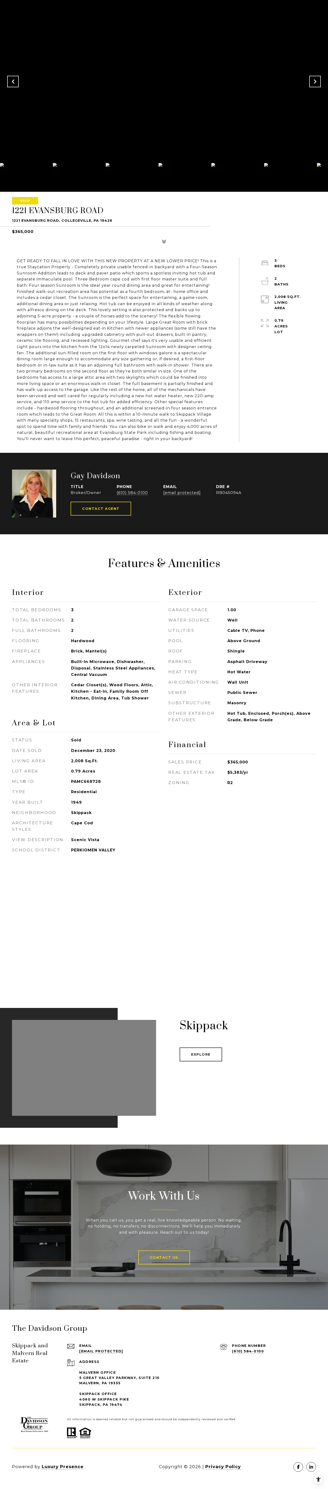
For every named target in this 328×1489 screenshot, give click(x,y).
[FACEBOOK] (298, 1467)
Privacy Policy (223, 1466)
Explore (201, 1054)
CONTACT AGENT (101, 508)
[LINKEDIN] (311, 1467)
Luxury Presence (63, 1466)
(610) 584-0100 (132, 492)
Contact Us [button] (164, 1257)
